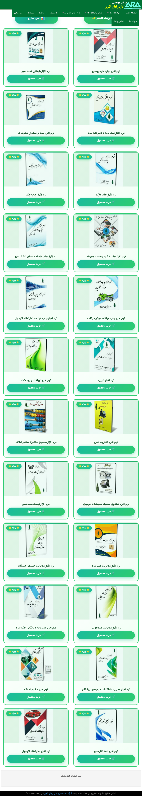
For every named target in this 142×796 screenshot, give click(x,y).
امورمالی (18, 13)
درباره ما (133, 21)
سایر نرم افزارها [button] (94, 13)
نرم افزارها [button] (114, 13)
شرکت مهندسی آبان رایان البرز (58, 793)
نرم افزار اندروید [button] (72, 13)
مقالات (31, 13)
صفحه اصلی (129, 13)
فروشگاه (53, 13)
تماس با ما (119, 21)
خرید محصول (104, 78)
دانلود (42, 13)
